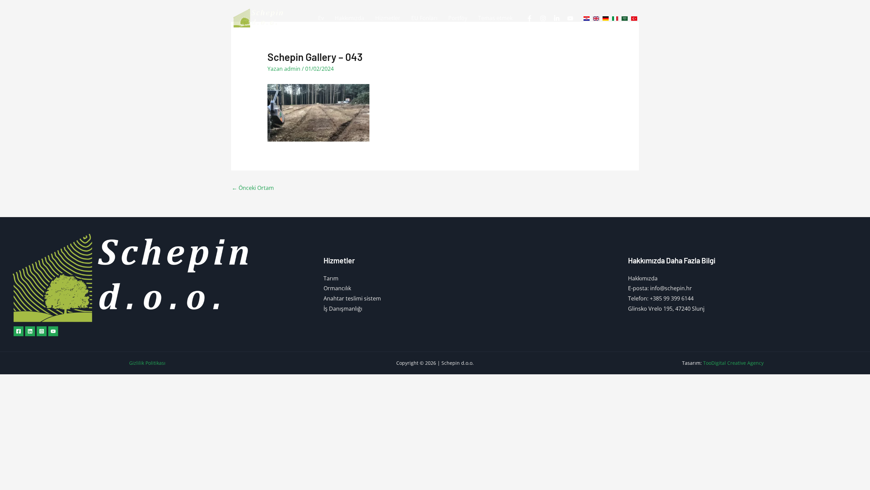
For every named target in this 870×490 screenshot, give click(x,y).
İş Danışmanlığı (343, 308)
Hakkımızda (349, 18)
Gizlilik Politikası (147, 363)
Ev (321, 18)
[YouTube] (570, 18)
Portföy (457, 18)
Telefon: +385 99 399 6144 (661, 298)
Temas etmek (495, 18)
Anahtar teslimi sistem (352, 298)
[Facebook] (529, 18)
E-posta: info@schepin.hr (660, 288)
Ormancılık (337, 288)
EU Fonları (424, 18)
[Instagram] (543, 18)
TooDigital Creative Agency (733, 363)
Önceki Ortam (253, 188)
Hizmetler (387, 18)
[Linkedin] (556, 18)
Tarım (331, 278)
